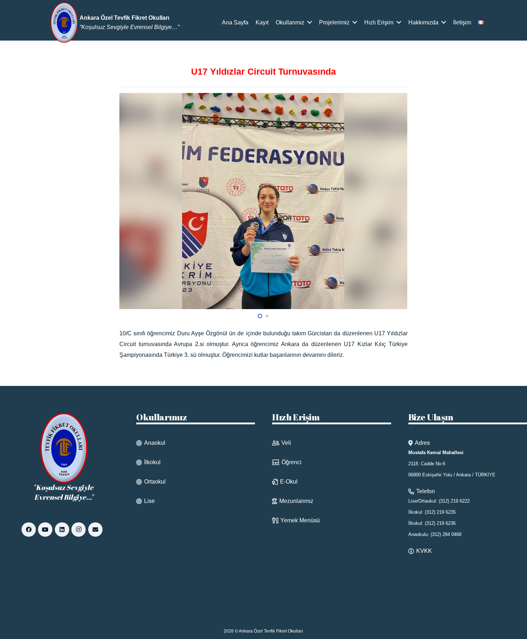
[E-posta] (95, 529)
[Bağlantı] (64, 22)
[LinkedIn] (62, 529)
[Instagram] (78, 529)
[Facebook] (29, 529)
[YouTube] (45, 529)
